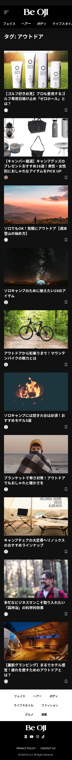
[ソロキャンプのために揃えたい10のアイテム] (36, 267)
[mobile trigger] (7, 12)
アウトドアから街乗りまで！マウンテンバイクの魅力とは (34, 355)
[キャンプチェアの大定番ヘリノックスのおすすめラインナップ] (36, 516)
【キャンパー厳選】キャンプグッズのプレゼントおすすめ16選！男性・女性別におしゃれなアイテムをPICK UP (35, 165)
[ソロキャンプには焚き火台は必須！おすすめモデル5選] (36, 392)
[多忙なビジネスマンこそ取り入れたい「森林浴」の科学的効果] (36, 579)
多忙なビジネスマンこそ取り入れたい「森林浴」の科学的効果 (34, 605)
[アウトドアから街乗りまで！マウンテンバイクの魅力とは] (36, 329)
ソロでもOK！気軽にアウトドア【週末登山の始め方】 (35, 231)
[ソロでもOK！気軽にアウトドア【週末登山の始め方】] (36, 204)
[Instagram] (37, 737)
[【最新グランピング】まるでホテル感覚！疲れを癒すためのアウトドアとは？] (36, 641)
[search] (65, 12)
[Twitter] (25, 737)
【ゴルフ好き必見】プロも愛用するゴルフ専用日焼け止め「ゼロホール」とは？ (34, 98)
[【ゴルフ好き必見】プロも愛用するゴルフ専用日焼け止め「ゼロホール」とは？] (36, 70)
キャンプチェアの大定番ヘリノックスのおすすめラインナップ (34, 542)
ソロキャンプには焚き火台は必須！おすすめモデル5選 (34, 418)
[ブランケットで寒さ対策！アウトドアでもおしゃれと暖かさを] (36, 454)
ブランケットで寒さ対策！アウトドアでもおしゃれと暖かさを (34, 480)
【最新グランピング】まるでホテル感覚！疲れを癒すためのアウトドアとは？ (34, 669)
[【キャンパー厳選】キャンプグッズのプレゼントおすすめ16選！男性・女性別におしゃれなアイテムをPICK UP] (36, 137)
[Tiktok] (43, 737)
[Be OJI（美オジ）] (36, 12)
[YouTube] (31, 737)
